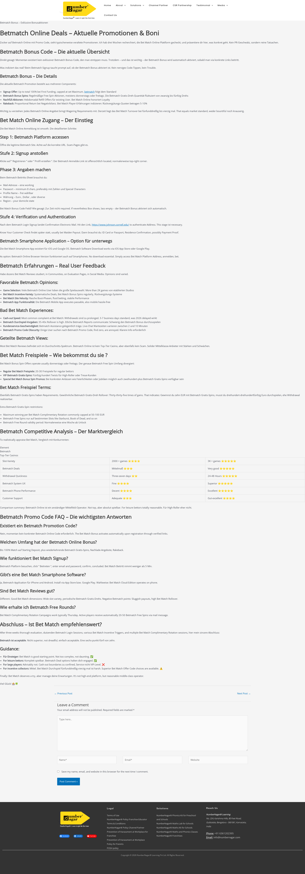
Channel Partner (158, 5)
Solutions (135, 5)
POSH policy (113, 848)
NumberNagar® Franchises (169, 835)
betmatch (89, 91)
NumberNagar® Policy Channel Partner (125, 827)
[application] (124, 5)
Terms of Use (113, 815)
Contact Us (110, 15)
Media (221, 5)
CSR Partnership (182, 5)
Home (107, 5)
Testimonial (203, 5)
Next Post (244, 693)
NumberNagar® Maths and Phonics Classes (177, 831)
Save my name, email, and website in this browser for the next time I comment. (104, 771)
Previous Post (63, 693)
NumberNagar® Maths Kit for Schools (174, 827)
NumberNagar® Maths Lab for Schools (174, 823)
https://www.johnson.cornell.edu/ (110, 224)
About (119, 5)
